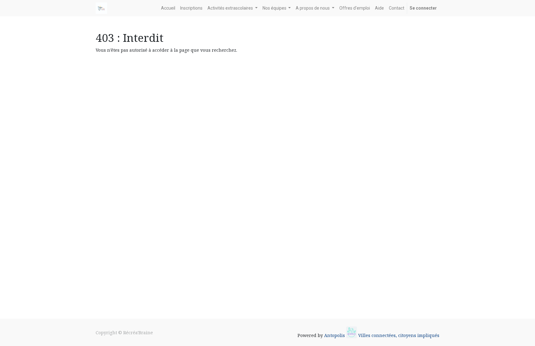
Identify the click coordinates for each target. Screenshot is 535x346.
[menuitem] (168, 8)
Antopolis (335, 335)
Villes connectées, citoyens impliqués (398, 335)
